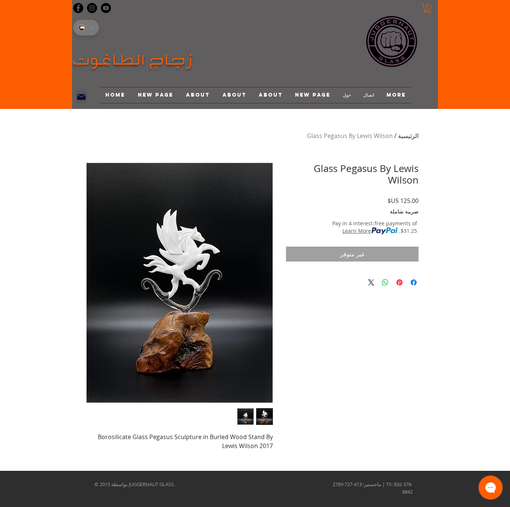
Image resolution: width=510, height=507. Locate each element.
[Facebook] (78, 8)
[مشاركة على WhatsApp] (385, 282)
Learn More (356, 230)
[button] (427, 8)
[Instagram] (92, 8)
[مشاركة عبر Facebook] (413, 282)
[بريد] (81, 96)
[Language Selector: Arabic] (86, 27)
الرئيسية (408, 136)
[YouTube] (106, 8)
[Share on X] (371, 282)
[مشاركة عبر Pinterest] (399, 282)
